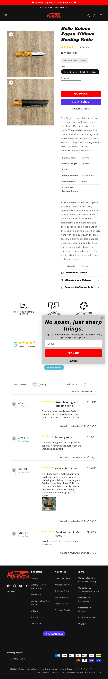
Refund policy (81, 669)
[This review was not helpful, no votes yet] (93, 426)
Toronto (34, 617)
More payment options (81, 108)
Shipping (65, 60)
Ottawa (34, 611)
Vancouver (36, 623)
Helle (84, 181)
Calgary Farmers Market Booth (38, 587)
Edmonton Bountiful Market (40, 603)
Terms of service (42, 672)
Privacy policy (95, 669)
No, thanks (74, 361)
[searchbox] (22, 384)
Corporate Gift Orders (85, 609)
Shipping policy (57, 672)
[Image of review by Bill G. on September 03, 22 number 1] (49, 504)
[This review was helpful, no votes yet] (88, 426)
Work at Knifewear (63, 585)
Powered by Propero (66, 669)
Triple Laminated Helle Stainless (80, 72)
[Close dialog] (101, 318)
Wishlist (82, 624)
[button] (6, 16)
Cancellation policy (93, 672)
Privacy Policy (61, 603)
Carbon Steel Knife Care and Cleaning (87, 580)
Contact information (75, 672)
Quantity (65, 78)
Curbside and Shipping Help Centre (88, 590)
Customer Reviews (87, 617)
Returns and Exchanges (84, 599)
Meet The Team (62, 578)
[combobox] (50, 384)
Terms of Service (63, 610)
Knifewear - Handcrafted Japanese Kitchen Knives (36, 669)
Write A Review (54, 367)
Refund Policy (61, 597)
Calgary (34, 578)
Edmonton (36, 594)
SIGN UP (73, 353)
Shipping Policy (62, 591)
